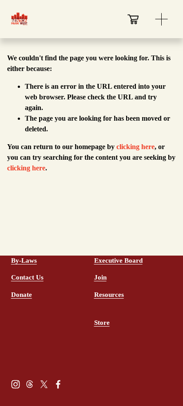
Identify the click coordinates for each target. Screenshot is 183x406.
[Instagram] (15, 384)
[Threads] (29, 384)
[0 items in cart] (133, 19)
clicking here (135, 146)
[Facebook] (58, 384)
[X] (44, 384)
